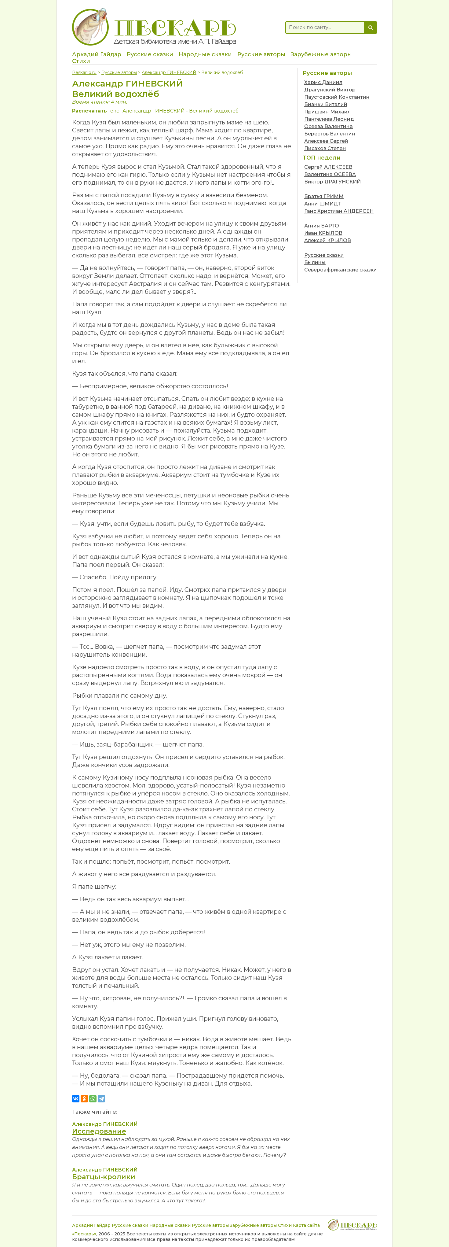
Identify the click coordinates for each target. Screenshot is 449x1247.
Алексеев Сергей (326, 141)
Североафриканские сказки (340, 270)
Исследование (99, 1131)
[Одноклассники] (84, 1098)
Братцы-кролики (103, 1177)
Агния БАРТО (321, 226)
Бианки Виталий (325, 104)
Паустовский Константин (337, 97)
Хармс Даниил (323, 82)
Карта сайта (306, 1225)
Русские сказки (150, 54)
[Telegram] (101, 1098)
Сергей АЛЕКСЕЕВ (328, 167)
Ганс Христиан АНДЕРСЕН (339, 211)
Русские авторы (261, 54)
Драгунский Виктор (330, 90)
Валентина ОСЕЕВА (330, 174)
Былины (315, 262)
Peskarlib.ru (84, 72)
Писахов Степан (325, 148)
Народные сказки (205, 54)
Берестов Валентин (329, 134)
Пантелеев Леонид (329, 119)
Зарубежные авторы (321, 54)
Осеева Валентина (328, 126)
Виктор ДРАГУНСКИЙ (332, 182)
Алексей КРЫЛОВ (327, 240)
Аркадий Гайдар (96, 54)
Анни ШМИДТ (322, 204)
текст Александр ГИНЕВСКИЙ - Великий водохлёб (155, 111)
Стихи (81, 61)
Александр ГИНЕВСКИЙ (169, 72)
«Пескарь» (84, 1234)
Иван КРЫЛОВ (323, 233)
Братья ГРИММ (324, 196)
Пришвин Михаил (327, 112)
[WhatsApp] (93, 1098)
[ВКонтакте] (75, 1098)
